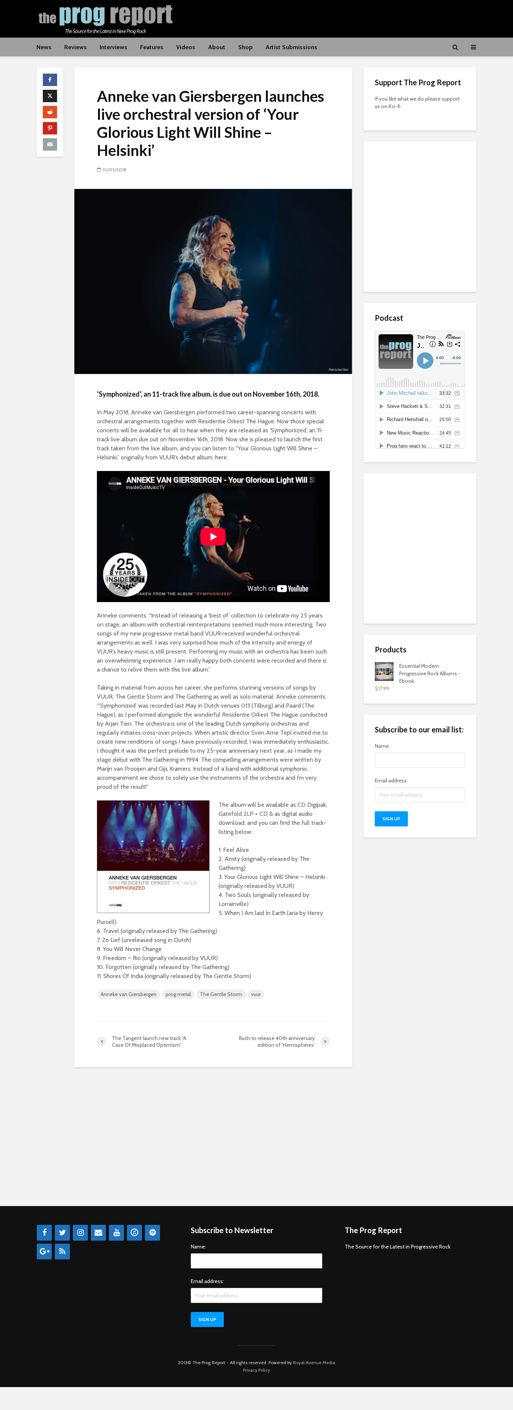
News (43, 47)
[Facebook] (44, 1233)
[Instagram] (80, 1233)
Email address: (391, 780)
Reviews (75, 47)
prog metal (178, 994)
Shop (245, 47)
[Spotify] (152, 1233)
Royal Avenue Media (314, 1362)
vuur (256, 994)
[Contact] (98, 1233)
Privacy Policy (256, 1370)
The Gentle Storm (221, 994)
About (216, 47)
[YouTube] (116, 1233)
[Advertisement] (339, 18)
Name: (382, 746)
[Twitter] (62, 1233)
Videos (185, 47)
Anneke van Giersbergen (129, 994)
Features (151, 47)
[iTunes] (134, 1233)
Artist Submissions (291, 47)
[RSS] (62, 1251)
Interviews (113, 47)
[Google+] (44, 1251)
